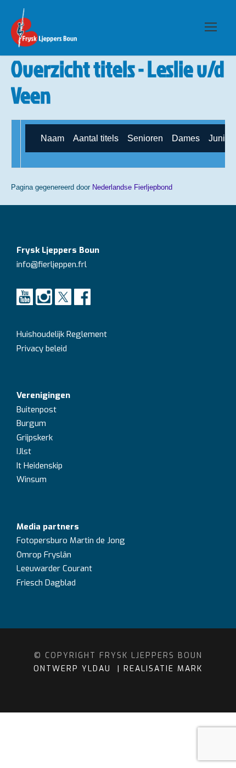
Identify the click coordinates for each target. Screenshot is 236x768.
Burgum (31, 423)
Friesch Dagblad (47, 582)
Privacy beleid (41, 348)
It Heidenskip (39, 465)
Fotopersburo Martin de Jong (70, 540)
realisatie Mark (163, 669)
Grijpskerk (34, 437)
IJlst (23, 451)
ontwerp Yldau (73, 669)
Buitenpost (36, 409)
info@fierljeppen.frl (51, 264)
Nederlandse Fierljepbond (132, 187)
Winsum (31, 479)
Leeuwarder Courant (55, 568)
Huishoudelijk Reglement (62, 334)
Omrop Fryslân (45, 554)
